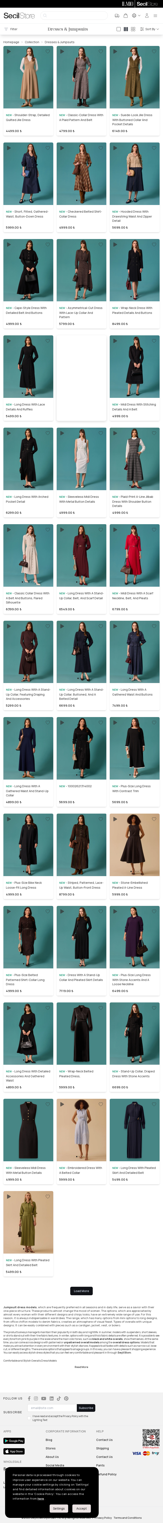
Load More (81, 1291)
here (41, 1498)
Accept (81, 1508)
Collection (32, 42)
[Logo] (19, 15)
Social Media (55, 1465)
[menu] (155, 15)
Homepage (11, 42)
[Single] (118, 29)
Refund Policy (106, 1474)
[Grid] (133, 29)
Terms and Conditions (128, 1518)
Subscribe (86, 1408)
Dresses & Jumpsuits (59, 42)
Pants (100, 1465)
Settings (59, 1508)
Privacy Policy (103, 1518)
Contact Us (104, 1440)
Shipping (102, 1448)
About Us (52, 1457)
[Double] (126, 29)
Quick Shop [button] (28, 97)
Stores (51, 1448)
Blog (49, 1440)
